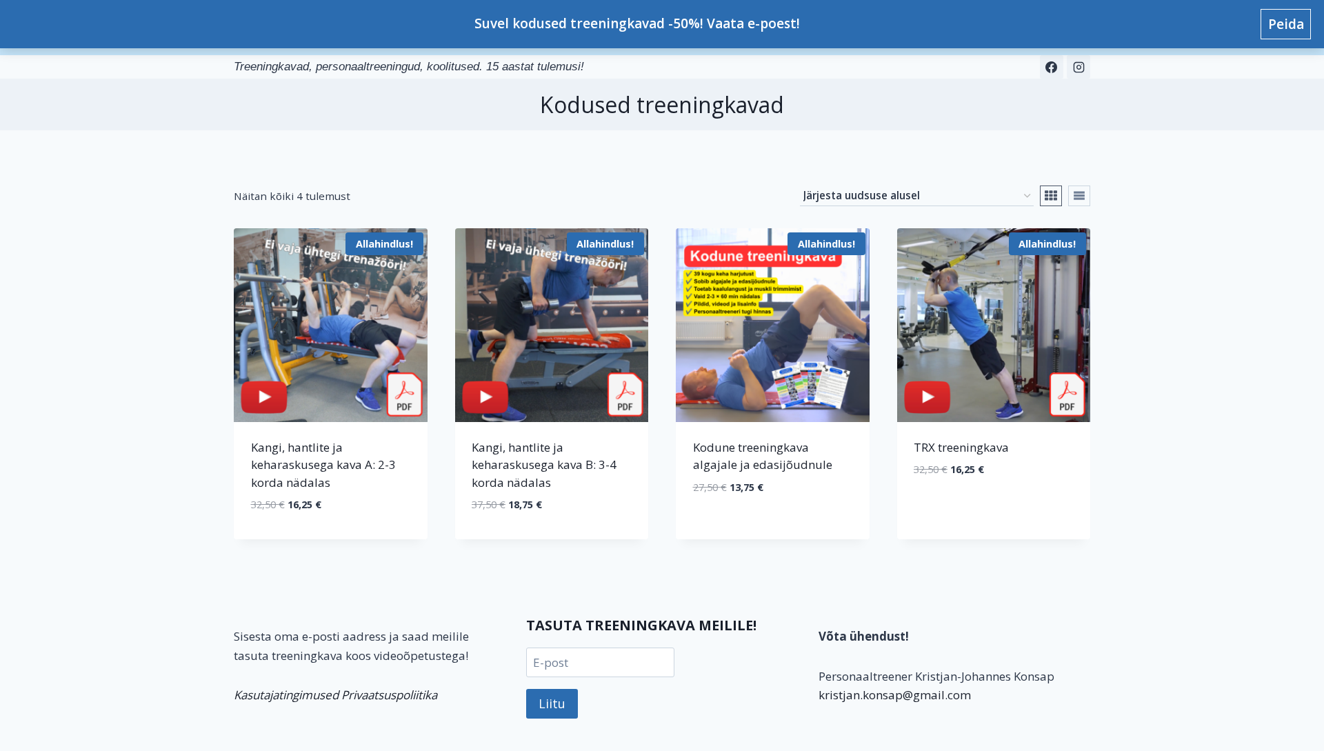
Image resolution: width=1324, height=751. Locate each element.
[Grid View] (1051, 196)
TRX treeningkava (961, 447)
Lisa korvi (772, 529)
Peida (1286, 24)
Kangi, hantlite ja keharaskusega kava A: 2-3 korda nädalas (323, 464)
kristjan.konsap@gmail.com (895, 695)
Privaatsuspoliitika (389, 695)
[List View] (1079, 196)
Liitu (552, 703)
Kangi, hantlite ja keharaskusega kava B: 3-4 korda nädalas (544, 464)
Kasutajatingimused (286, 695)
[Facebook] (1051, 67)
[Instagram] (1078, 67)
